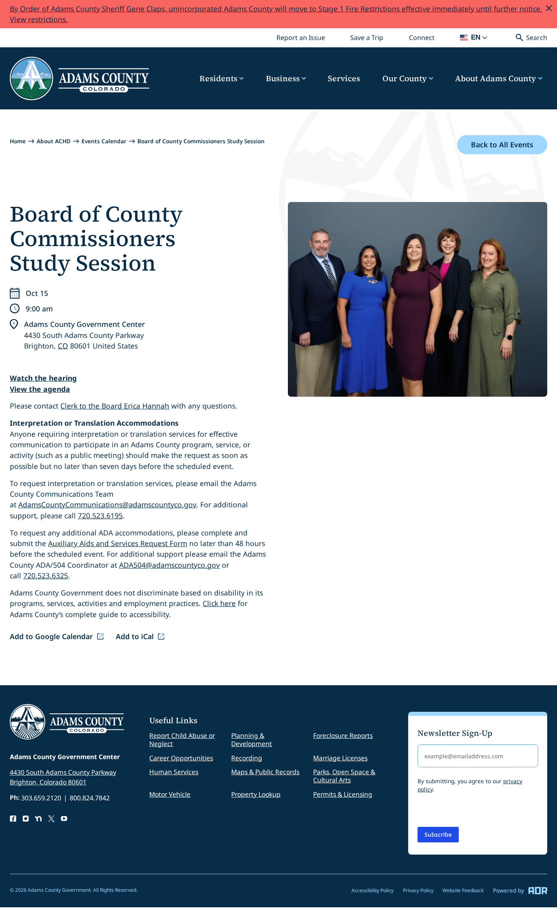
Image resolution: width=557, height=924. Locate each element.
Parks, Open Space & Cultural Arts (344, 775)
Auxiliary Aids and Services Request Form (117, 543)
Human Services (173, 771)
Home (18, 141)
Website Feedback (463, 890)
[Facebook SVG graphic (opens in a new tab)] (13, 818)
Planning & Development (251, 739)
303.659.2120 (41, 797)
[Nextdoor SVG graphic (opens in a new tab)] (38, 818)
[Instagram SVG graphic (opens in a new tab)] (25, 818)
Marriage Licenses (340, 757)
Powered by (508, 890)
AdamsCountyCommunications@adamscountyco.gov (107, 504)
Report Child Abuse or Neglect (182, 739)
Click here (219, 603)
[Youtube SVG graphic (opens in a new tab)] (64, 818)
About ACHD (54, 141)
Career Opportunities (181, 757)
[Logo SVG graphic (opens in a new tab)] (51, 818)
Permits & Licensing (342, 794)
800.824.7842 (90, 797)
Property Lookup (256, 794)
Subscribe (438, 834)
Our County (404, 78)
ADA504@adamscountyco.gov (169, 565)
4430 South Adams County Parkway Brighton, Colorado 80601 (63, 777)
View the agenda (40, 389)
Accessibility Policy (372, 890)
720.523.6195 (100, 515)
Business (283, 78)
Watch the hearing (43, 378)
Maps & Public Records (265, 771)
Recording (246, 757)
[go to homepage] (79, 78)
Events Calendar (104, 141)
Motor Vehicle (169, 794)
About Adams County (495, 78)
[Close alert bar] (549, 8)
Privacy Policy (418, 890)
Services (344, 78)
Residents (218, 78)
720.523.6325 (45, 575)
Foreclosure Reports (343, 735)
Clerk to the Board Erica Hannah (114, 406)
